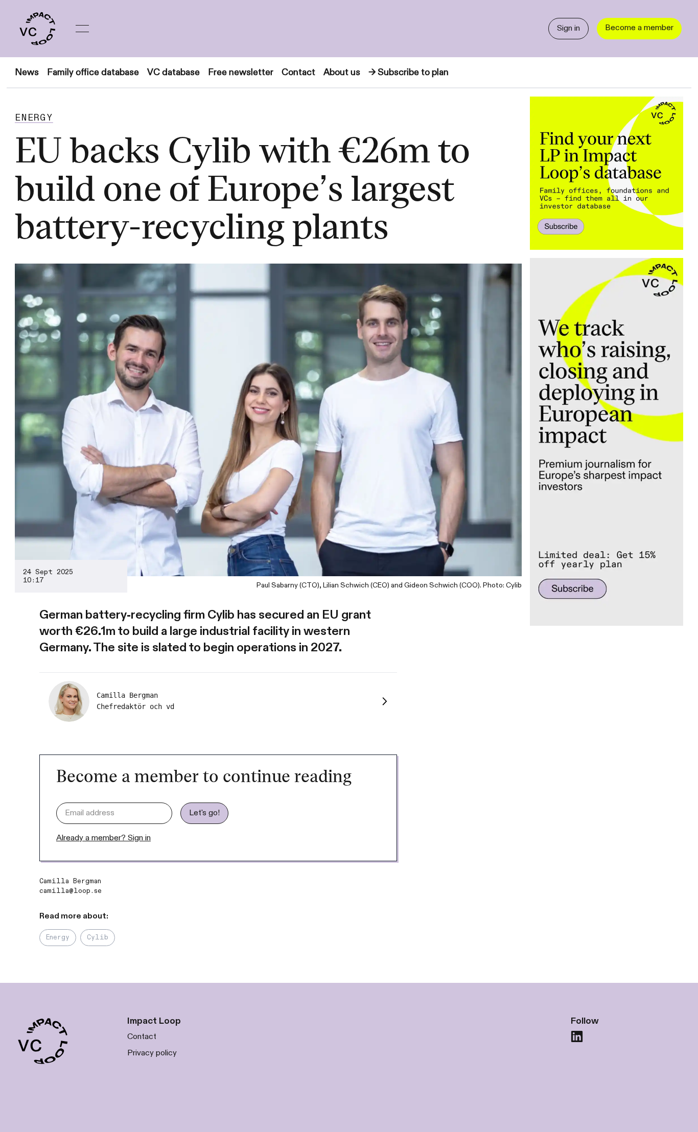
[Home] (36, 28)
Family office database (93, 72)
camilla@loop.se (70, 890)
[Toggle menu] (82, 28)
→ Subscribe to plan (408, 72)
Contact (298, 72)
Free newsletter (240, 72)
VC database (173, 72)
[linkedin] (577, 1036)
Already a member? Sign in (103, 838)
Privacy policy (152, 1053)
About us (341, 72)
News (27, 72)
